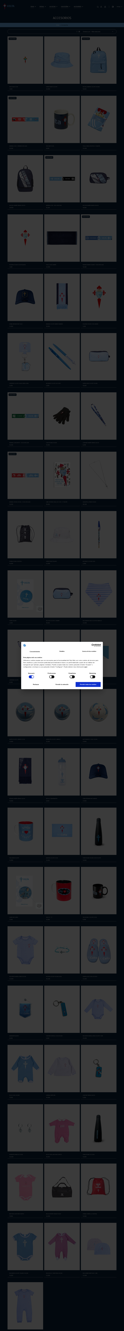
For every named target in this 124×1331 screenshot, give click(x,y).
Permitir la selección (62, 684)
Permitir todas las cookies (88, 684)
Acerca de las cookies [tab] (89, 651)
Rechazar (36, 684)
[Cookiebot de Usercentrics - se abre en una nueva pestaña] (93, 645)
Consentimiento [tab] (35, 651)
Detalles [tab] (62, 651)
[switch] (51, 676)
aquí (85, 667)
